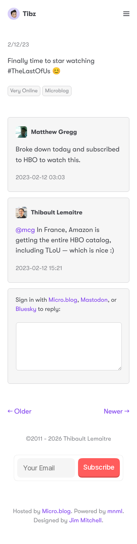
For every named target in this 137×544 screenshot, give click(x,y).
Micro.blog (63, 299)
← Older (20, 411)
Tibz (29, 14)
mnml (114, 511)
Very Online (24, 91)
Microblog (56, 91)
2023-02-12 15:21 (39, 268)
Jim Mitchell (85, 520)
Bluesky (26, 309)
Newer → (116, 411)
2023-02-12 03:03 (40, 177)
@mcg (25, 230)
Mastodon (94, 299)
